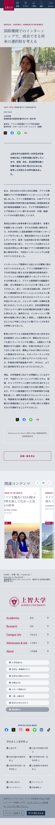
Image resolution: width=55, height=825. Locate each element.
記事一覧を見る (27, 456)
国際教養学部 (30, 107)
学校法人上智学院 (16, 741)
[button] (40, 493)
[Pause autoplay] (43, 483)
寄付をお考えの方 (19, 702)
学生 (11, 107)
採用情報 (36, 787)
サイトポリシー (15, 787)
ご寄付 (34, 6)
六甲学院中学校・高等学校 (40, 758)
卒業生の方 (16, 682)
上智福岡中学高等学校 (40, 767)
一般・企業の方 (18, 696)
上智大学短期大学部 (40, 748)
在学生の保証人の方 (20, 676)
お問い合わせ (14, 782)
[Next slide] (49, 483)
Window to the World (33, 25)
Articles (7, 25)
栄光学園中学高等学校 (17, 758)
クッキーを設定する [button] (14, 813)
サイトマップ (37, 782)
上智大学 (12, 748)
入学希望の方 (17, 662)
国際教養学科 (19, 107)
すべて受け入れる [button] (36, 813)
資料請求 (15, 709)
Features (17, 25)
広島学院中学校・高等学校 (17, 767)
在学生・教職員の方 (20, 669)
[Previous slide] (37, 483)
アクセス (26, 6)
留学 (6, 107)
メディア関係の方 (19, 689)
